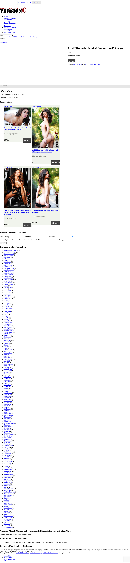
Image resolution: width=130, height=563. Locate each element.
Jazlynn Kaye (7, 354)
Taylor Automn (8, 504)
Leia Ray (6, 397)
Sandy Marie (7, 477)
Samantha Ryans (8, 474)
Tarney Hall (7, 503)
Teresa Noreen (8, 508)
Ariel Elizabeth (7, 37)
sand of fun (97, 64)
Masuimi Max (7, 421)
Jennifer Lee (7, 357)
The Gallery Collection (10, 18)
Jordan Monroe (8, 370)
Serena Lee (7, 484)
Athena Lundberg (8, 284)
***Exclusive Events (9, 252)
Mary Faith (7, 418)
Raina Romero (8, 461)
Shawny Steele (8, 485)
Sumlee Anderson (8, 488)
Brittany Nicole (8, 297)
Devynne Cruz (8, 330)
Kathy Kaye (7, 378)
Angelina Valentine (9, 268)
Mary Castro (7, 417)
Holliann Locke (8, 349)
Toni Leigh (7, 512)
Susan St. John (8, 495)
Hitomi (5, 348)
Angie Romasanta (9, 270)
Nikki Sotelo (7, 453)
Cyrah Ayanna (8, 322)
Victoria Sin (7, 520)
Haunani (6, 345)
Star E (5, 487)
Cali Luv (6, 300)
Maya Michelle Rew (9, 423)
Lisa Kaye (6, 410)
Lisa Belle (6, 407)
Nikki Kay (6, 450)
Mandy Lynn (7, 413)
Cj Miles (6, 314)
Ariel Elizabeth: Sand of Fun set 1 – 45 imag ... (25, 37)
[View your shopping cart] (19, 2)
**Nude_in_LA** (9, 254)
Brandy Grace (7, 294)
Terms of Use (7, 556)
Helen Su (6, 346)
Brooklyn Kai (7, 298)
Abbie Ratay (7, 257)
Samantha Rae (8, 473)
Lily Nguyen (7, 404)
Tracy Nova (7, 514)
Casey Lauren (7, 305)
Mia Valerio (7, 433)
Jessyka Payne (8, 369)
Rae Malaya (7, 460)
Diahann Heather (8, 332)
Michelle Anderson (9, 434)
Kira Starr (6, 388)
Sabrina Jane (7, 468)
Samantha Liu (7, 471)
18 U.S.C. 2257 (8, 560)
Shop (8, 21)
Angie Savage (7, 271)
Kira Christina (7, 386)
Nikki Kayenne (8, 452)
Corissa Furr (7, 319)
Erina (5, 338)
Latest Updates (8, 19)
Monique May (7, 441)
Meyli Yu (6, 428)
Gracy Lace (7, 343)
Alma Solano (7, 262)
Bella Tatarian (7, 290)
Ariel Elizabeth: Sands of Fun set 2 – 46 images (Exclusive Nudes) (17, 128)
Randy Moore (7, 463)
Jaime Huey (7, 351)
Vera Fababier (7, 519)
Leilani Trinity (7, 399)
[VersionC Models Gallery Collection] (13, 12)
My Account (7, 16)
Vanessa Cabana (8, 516)
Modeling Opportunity (10, 23)
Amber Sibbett (8, 265)
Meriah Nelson (8, 426)
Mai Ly (6, 412)
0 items (23, 2)
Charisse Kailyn (8, 308)
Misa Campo (7, 437)
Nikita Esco (7, 449)
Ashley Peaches (8, 282)
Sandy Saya (7, 479)
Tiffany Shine (7, 509)
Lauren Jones (7, 394)
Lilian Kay (7, 402)
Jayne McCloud (8, 353)
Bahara (6, 289)
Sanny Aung (7, 481)
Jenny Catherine (8, 359)
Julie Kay (6, 373)
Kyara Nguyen (8, 393)
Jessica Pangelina (8, 365)
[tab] (5, 85)
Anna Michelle (8, 273)
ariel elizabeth (89, 64)
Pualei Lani (7, 458)
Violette (6, 522)
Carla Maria (7, 303)
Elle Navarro (7, 337)
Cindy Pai (6, 313)
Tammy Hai (7, 498)
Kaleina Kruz (7, 377)
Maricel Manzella (8, 415)
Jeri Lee (6, 362)
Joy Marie (6, 372)
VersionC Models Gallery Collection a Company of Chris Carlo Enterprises (37, 553)
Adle (5, 258)
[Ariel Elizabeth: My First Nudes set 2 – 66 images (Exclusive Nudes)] (45, 147)
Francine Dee (7, 340)
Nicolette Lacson (8, 445)
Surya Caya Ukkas (9, 493)
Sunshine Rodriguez (9, 492)
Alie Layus (7, 260)
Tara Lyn (6, 500)
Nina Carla (7, 455)
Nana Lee (6, 444)
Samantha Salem (8, 476)
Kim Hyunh (7, 383)
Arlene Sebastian (8, 279)
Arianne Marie (8, 276)
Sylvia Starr (7, 496)
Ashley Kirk (7, 281)
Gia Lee (6, 341)
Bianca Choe (7, 292)
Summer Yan (7, 490)
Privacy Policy (8, 557)
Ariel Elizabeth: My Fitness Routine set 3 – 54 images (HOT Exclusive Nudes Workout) (17, 212)
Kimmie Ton (7, 385)
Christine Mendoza (9, 310)
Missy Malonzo (8, 439)
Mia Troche (7, 431)
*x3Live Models (8, 255)
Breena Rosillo (8, 295)
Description (4, 85)
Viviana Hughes (8, 527)
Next (6, 42)
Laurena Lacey (8, 396)
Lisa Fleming (7, 409)
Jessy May (6, 367)
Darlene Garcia (8, 326)
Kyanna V (6, 391)
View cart (36, 2)
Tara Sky (6, 501)
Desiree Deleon (8, 327)
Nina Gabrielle (8, 457)
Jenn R (5, 356)
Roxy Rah (6, 465)
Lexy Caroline (8, 401)
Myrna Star (7, 442)
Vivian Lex (7, 525)
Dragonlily (7, 335)
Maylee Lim (7, 425)
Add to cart (71, 61)
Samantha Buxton (9, 469)
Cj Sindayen (7, 316)
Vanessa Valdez (8, 517)
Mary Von (6, 420)
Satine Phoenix (8, 482)
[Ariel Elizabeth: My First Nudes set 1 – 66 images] (45, 207)
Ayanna (6, 286)
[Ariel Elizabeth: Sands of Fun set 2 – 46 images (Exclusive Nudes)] (17, 124)
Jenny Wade (7, 361)
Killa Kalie (7, 381)
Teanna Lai (7, 506)
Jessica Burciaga (8, 364)
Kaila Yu (6, 375)
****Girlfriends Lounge (10, 250)
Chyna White (7, 311)
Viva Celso (7, 524)
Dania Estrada (7, 324)
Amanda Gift (7, 263)
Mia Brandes (7, 429)
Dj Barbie (6, 333)
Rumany (6, 466)
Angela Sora (7, 266)
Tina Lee (6, 511)
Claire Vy (6, 318)
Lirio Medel (7, 405)
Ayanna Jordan (8, 287)
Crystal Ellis (7, 321)
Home (1, 37)
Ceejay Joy (7, 306)
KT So (5, 389)
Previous (2, 42)
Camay (6, 302)
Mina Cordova (8, 436)
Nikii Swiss (7, 447)
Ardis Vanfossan (8, 274)
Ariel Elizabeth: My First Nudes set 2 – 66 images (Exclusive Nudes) (45, 151)
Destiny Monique (8, 329)
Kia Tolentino (7, 380)
